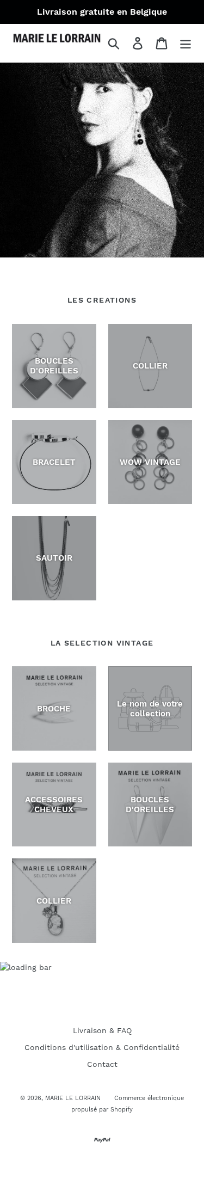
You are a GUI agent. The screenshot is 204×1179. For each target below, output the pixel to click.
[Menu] (185, 43)
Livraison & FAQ (102, 1030)
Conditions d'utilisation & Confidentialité (102, 1047)
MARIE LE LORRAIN (73, 1098)
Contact (102, 1064)
